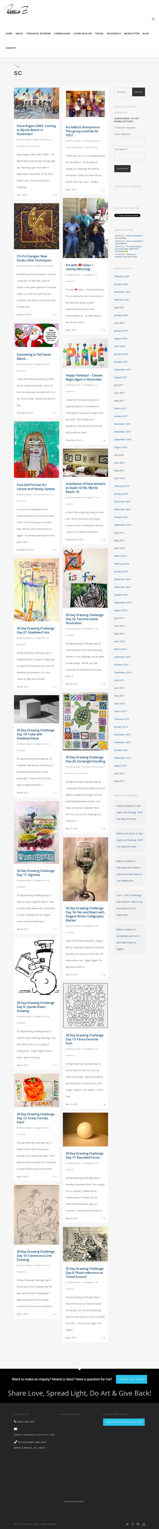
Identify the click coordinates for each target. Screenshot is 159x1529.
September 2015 (122, 524)
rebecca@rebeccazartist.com (34, 1435)
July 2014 (119, 618)
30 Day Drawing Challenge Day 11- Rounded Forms (84, 1155)
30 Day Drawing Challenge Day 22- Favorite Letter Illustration (84, 619)
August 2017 (120, 377)
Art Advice (86, 141)
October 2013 (121, 664)
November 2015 (122, 509)
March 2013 (120, 711)
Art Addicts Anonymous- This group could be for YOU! (83, 131)
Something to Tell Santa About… (34, 356)
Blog (146, 33)
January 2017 (121, 416)
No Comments (34, 146)
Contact (11, 48)
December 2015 (122, 501)
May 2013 (119, 695)
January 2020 (121, 315)
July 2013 (119, 680)
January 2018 (121, 354)
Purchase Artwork (38, 33)
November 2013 (122, 656)
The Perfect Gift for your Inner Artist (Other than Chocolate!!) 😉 (128, 249)
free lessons (70, 773)
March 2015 (120, 555)
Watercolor (38, 139)
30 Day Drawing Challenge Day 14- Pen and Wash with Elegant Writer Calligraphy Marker (85, 914)
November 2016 (122, 431)
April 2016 (119, 478)
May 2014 (119, 633)
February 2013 (121, 719)
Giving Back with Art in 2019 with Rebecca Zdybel (128, 942)
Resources (114, 33)
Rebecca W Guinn (126, 833)
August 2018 (120, 338)
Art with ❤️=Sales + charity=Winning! (79, 267)
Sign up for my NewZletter (124, 1422)
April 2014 (119, 641)
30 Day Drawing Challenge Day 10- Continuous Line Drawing (36, 1255)
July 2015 (119, 532)
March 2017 (120, 408)
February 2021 (121, 299)
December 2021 (122, 291)
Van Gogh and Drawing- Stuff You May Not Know (129, 812)
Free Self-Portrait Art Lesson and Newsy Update (36, 487)
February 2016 (121, 486)
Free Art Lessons (97, 767)
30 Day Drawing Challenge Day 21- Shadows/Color (36, 630)
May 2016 (119, 470)
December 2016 (122, 423)
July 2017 (119, 385)
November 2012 (122, 742)
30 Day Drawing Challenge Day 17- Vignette (36, 873)
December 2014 (122, 579)
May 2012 (119, 781)
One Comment (48, 266)
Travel (99, 33)
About (19, 33)
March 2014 (120, 649)
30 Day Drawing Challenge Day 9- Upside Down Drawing (36, 1007)
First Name (120, 149)
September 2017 (122, 369)
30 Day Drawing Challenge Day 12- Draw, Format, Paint (36, 1118)
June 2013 (119, 687)
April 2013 (119, 703)
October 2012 (121, 750)
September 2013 (122, 672)
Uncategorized (88, 274)
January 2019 (121, 330)
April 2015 (119, 548)
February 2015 (121, 563)
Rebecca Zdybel (25, 139)
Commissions (62, 33)
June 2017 (119, 392)
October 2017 (121, 361)
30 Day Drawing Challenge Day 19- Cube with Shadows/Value (36, 734)
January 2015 (121, 571)
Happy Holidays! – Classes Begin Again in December (84, 377)
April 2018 (119, 346)
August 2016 (120, 447)
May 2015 (119, 540)
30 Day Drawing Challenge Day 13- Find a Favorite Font (84, 1039)
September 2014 (122, 602)
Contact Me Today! (131, 1379)
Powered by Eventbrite (74, 1501)
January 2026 (121, 284)
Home (9, 33)
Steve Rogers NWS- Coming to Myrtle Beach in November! (36, 130)
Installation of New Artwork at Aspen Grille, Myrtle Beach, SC (85, 488)
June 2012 (119, 773)
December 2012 (122, 734)
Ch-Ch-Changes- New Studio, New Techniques (34, 258)
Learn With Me (83, 33)
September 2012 (122, 757)
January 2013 (121, 726)
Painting (37, 266)
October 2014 (121, 594)
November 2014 (122, 587)
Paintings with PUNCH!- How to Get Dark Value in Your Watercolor (129, 874)
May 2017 (119, 400)
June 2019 (119, 322)
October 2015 (121, 517)
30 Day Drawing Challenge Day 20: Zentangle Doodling (85, 759)
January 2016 (121, 493)
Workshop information (75, 147)
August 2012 (120, 765)
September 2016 (122, 439)
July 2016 (119, 454)
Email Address (122, 134)
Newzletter (132, 33)
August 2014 (120, 610)
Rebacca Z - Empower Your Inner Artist (126, 255)
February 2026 (121, 276)
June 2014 (119, 625)
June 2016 (119, 462)
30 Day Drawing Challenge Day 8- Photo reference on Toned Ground (84, 1273)
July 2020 (119, 307)
